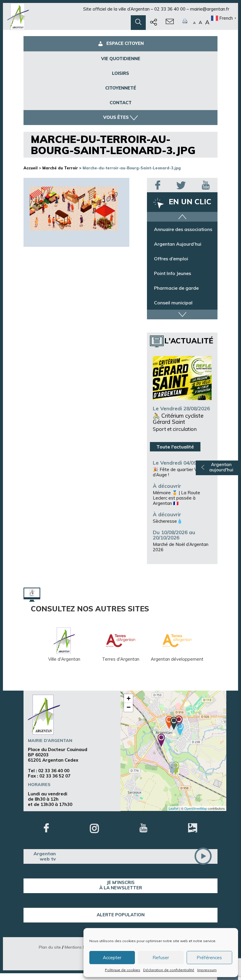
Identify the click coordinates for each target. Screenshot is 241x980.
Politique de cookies (122, 970)
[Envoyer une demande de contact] (169, 22)
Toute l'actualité (175, 447)
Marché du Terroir (60, 168)
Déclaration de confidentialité (168, 970)
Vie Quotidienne (120, 58)
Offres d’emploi (171, 273)
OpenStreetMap (195, 808)
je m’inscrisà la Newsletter (120, 885)
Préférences (209, 957)
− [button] (128, 707)
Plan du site (50, 946)
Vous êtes (116, 117)
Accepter (112, 957)
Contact (121, 102)
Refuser (161, 957)
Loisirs (120, 73)
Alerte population (121, 914)
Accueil (31, 168)
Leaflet (173, 808)
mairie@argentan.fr (209, 9)
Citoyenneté (120, 88)
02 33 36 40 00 (169, 9)
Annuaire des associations (183, 244)
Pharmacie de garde (176, 302)
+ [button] (128, 698)
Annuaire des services (178, 229)
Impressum (207, 970)
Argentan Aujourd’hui (177, 258)
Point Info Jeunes (172, 288)
